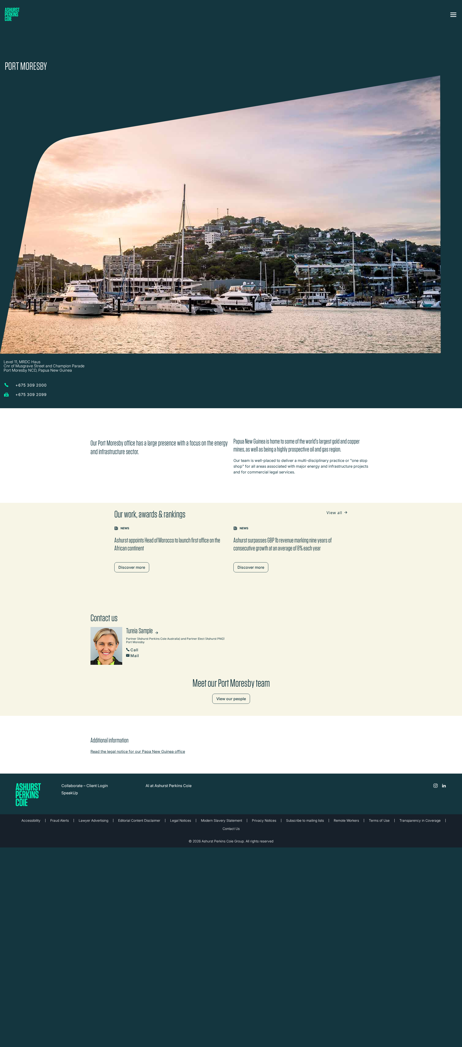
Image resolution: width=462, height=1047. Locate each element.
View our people (231, 669)
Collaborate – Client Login (84, 756)
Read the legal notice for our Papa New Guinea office (137, 722)
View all (335, 483)
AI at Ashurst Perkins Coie (169, 756)
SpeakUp (69, 764)
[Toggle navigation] (453, 14)
